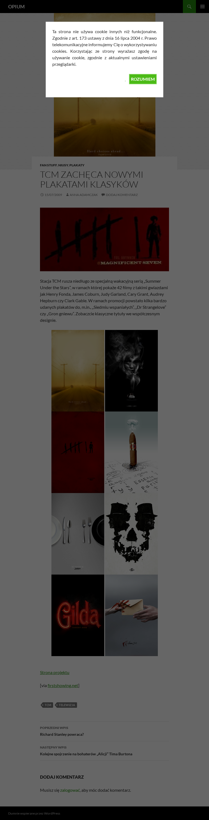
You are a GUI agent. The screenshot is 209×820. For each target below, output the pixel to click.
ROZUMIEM (143, 79)
